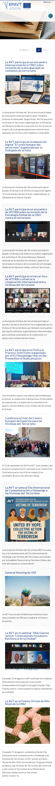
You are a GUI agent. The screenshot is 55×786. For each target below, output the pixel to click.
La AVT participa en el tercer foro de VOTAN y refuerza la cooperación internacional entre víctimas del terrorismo (26, 280)
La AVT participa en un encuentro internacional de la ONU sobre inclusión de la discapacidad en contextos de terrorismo (26, 66)
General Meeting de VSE (20, 572)
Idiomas (47, 2)
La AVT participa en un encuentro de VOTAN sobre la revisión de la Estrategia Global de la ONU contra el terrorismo (26, 213)
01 (39, 50)
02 (45, 50)
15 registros (24, 50)
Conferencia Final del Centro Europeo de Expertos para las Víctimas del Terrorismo (23, 420)
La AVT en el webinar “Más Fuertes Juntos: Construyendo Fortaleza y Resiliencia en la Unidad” (27, 635)
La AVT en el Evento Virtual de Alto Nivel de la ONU (27, 702)
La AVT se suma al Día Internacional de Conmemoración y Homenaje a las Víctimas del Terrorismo (27, 490)
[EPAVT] (16, 5)
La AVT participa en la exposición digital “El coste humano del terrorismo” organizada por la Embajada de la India (26, 146)
